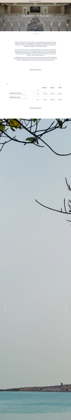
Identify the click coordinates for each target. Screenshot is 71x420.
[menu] (2, 4)
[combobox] (8, 4)
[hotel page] (35, 4)
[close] (41, 1)
